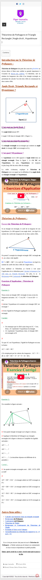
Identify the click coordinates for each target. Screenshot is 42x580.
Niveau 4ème (22, 567)
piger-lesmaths (9, 564)
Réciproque (5, 276)
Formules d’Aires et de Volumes (16, 529)
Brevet (7, 567)
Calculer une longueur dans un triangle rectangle (22, 517)
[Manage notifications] (37, 575)
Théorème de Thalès (12, 523)
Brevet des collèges (17, 74)
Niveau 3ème (13, 567)
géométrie (35, 68)
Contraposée (17, 276)
